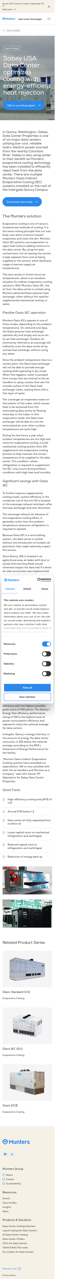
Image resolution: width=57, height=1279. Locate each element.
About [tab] (44, 588)
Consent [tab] (10, 588)
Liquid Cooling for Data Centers (20, 1230)
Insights (7, 1207)
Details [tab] (27, 588)
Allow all (27, 687)
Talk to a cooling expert (21, 105)
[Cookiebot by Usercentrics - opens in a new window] (38, 580)
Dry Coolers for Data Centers (18, 1251)
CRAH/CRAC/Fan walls (15, 1247)
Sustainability (13, 1183)
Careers (10, 1179)
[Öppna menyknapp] (49, 18)
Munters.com (10, 1268)
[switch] (46, 653)
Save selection (27, 697)
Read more (8, 9)
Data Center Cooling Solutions (19, 1226)
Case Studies (13, 30)
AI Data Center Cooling (15, 1234)
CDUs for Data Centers (15, 1243)
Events (6, 1198)
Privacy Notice (9, 1275)
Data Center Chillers (14, 1238)
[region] (48, 6)
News (6, 1211)
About (9, 1174)
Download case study (19, 201)
